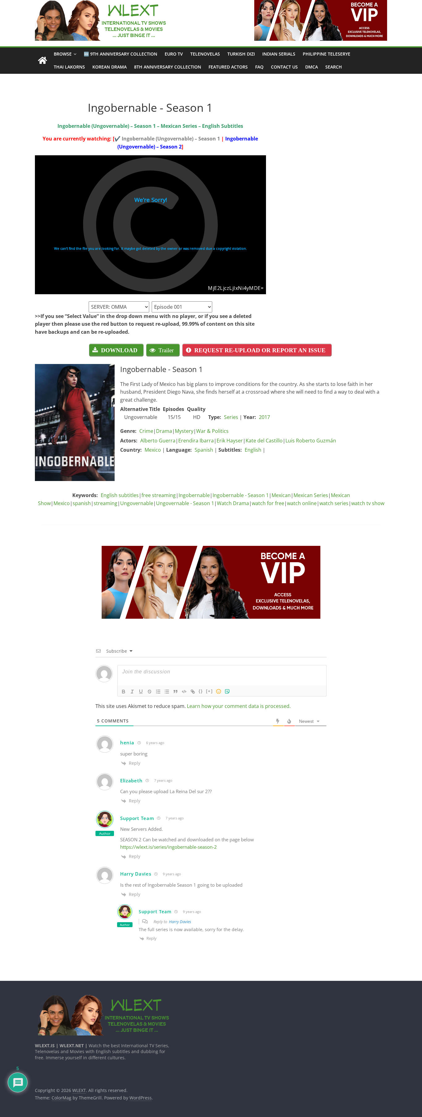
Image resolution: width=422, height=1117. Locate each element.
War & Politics (212, 431)
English (253, 449)
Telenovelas (205, 54)
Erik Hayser (230, 440)
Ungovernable (136, 503)
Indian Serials (278, 54)
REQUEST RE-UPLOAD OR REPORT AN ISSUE (260, 350)
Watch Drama (233, 503)
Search (333, 67)
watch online (302, 503)
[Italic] (132, 691)
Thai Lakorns (69, 67)
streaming (105, 503)
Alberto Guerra (157, 440)
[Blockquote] (175, 691)
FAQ (259, 67)
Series (231, 417)
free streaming (158, 495)
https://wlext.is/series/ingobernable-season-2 (168, 847)
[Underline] (141, 691)
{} (201, 691)
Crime (146, 431)
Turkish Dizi (241, 54)
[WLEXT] (42, 60)
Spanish (204, 449)
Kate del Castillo (264, 440)
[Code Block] (184, 691)
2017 (264, 417)
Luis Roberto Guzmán (310, 440)
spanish (82, 503)
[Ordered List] (158, 691)
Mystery (184, 431)
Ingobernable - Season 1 (241, 495)
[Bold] (123, 691)
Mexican (281, 495)
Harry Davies (180, 921)
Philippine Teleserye (326, 54)
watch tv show (367, 503)
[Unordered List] (166, 691)
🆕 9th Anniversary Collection (120, 54)
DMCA (311, 67)
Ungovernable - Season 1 (185, 503)
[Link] (192, 691)
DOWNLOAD (119, 350)
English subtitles (120, 495)
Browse (63, 54)
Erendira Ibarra (196, 440)
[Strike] (149, 691)
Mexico (153, 449)
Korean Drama (109, 67)
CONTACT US (284, 67)
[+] (209, 691)
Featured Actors (228, 67)
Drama (164, 431)
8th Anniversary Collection (167, 67)
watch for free (268, 503)
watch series (333, 503)
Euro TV (174, 54)
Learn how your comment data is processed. (239, 706)
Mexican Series (310, 495)
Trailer (166, 350)
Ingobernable (194, 495)
